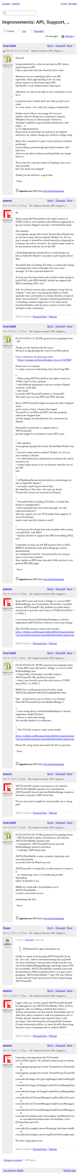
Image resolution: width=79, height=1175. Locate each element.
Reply (50, 45)
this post (29, 939)
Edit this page (69, 1170)
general (16, 3)
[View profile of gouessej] (7, 216)
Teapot (6, 927)
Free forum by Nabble (13, 1170)
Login (64, 3)
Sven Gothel (9, 45)
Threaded (39, 31)
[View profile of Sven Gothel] (7, 61)
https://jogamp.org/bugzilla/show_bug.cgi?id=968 (44, 359)
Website (53, 316)
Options (69, 36)
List (24, 31)
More (69, 45)
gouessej (7, 200)
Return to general (13, 1160)
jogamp (6, 3)
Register (72, 3)
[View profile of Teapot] (7, 943)
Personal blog (40, 316)
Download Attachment (54, 191)
